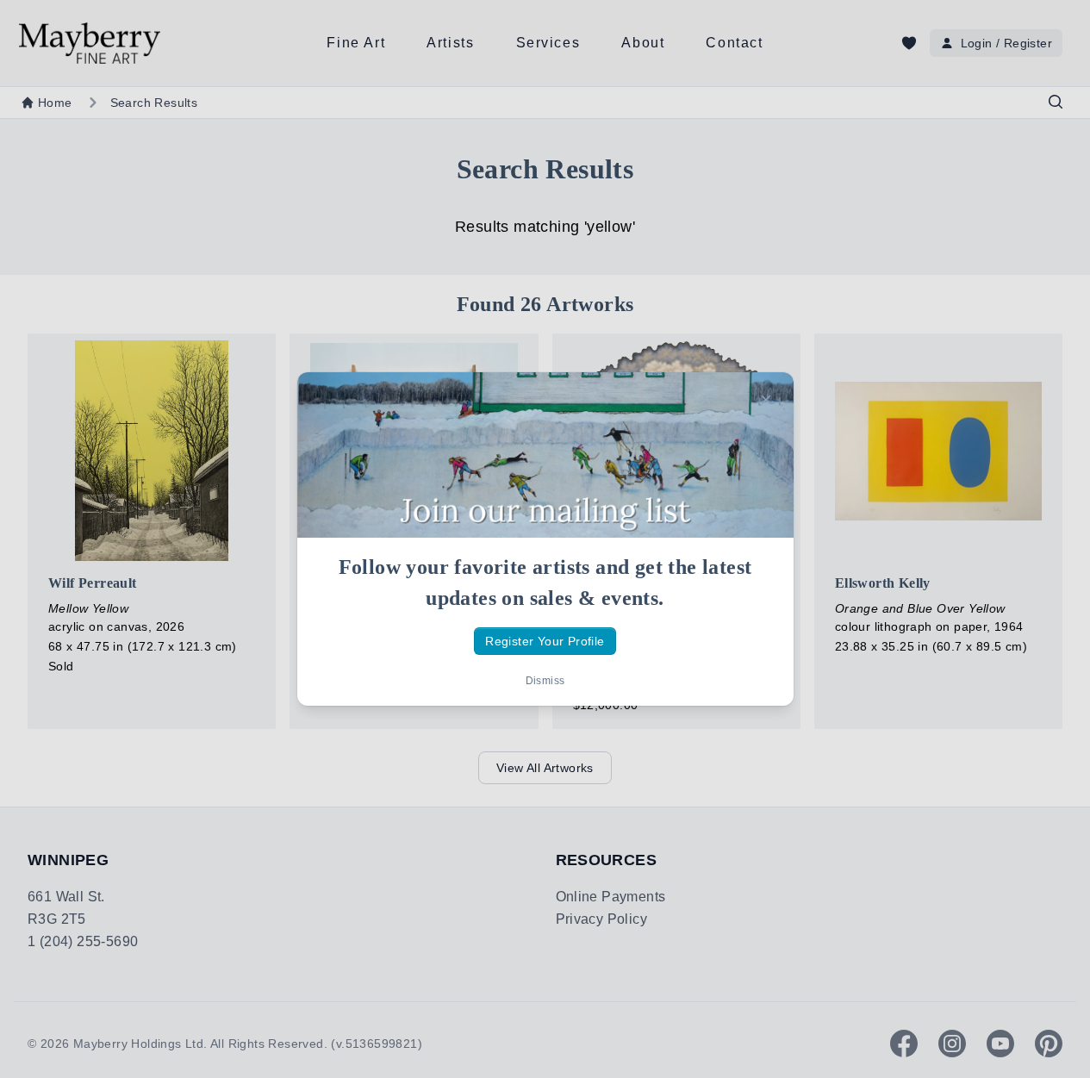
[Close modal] (766, 400)
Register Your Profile (544, 641)
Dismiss (545, 681)
